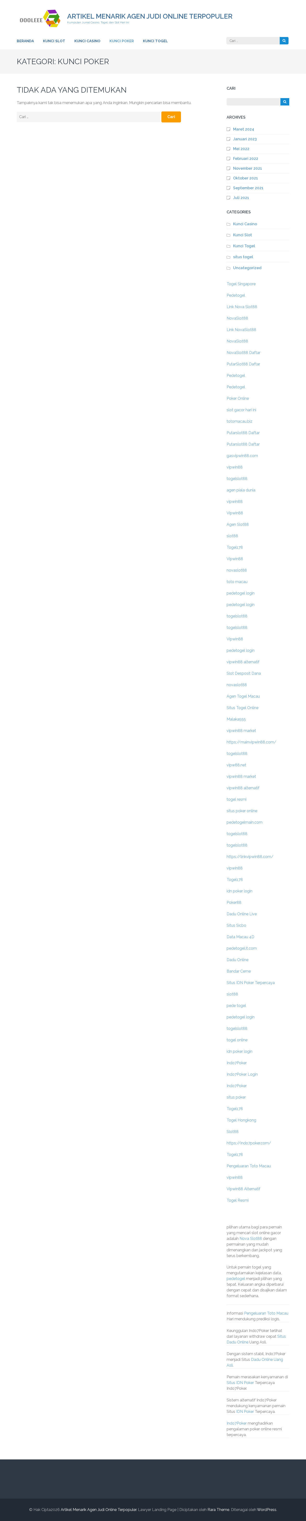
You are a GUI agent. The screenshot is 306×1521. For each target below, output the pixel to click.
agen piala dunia (241, 490)
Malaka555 (236, 719)
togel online (237, 1040)
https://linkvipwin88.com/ (250, 856)
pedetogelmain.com (244, 822)
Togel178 (235, 547)
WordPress (266, 1509)
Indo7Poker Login (242, 1074)
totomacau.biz (239, 421)
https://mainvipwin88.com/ (251, 742)
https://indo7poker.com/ (249, 1143)
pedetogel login (241, 593)
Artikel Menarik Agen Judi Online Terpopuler (149, 16)
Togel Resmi (238, 1200)
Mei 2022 (241, 149)
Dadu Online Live (242, 914)
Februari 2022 (245, 158)
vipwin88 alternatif (243, 662)
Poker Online (238, 398)
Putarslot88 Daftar (243, 433)
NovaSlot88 (237, 318)
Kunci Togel (155, 41)
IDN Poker (245, 1411)
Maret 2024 (243, 129)
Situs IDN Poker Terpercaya (251, 982)
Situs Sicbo (236, 925)
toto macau (237, 581)
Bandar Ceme (239, 971)
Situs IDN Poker (240, 1382)
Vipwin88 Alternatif (243, 1189)
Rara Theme (218, 1509)
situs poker (236, 1097)
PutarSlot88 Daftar (243, 364)
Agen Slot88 (238, 524)
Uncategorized (247, 268)
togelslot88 (237, 478)
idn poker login (239, 891)
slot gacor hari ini (241, 410)
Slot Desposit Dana (244, 673)
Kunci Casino (87, 41)
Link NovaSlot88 (241, 329)
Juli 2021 (241, 197)
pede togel (236, 1005)
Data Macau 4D (240, 937)
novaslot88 (237, 570)
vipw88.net (236, 765)
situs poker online (242, 811)
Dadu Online (237, 960)
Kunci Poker (121, 41)
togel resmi (236, 799)
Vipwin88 (235, 513)
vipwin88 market (241, 730)
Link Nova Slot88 (242, 307)
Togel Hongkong (241, 1120)
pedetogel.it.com (242, 948)
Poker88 (234, 902)
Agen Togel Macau (243, 696)
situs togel (243, 257)
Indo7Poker (237, 1063)
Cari (231, 88)
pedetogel (236, 1278)
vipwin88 (235, 467)
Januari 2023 (245, 139)
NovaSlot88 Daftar (243, 352)
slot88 (232, 536)
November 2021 (247, 168)
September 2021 (248, 188)
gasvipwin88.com (242, 455)
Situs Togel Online (242, 707)
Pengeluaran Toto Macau (249, 1166)
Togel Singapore (241, 284)
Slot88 (233, 1131)
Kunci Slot (54, 41)
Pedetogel (236, 295)
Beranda (25, 41)
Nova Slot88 (251, 1238)
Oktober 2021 (245, 178)
